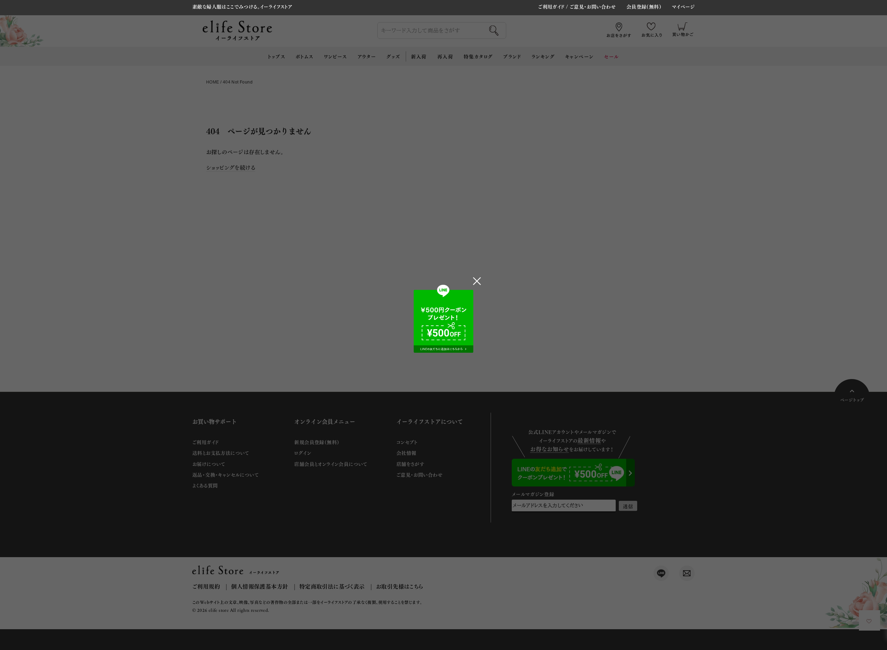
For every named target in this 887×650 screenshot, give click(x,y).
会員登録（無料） (643, 6)
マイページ (683, 6)
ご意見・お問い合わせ (593, 6)
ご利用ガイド (551, 6)
